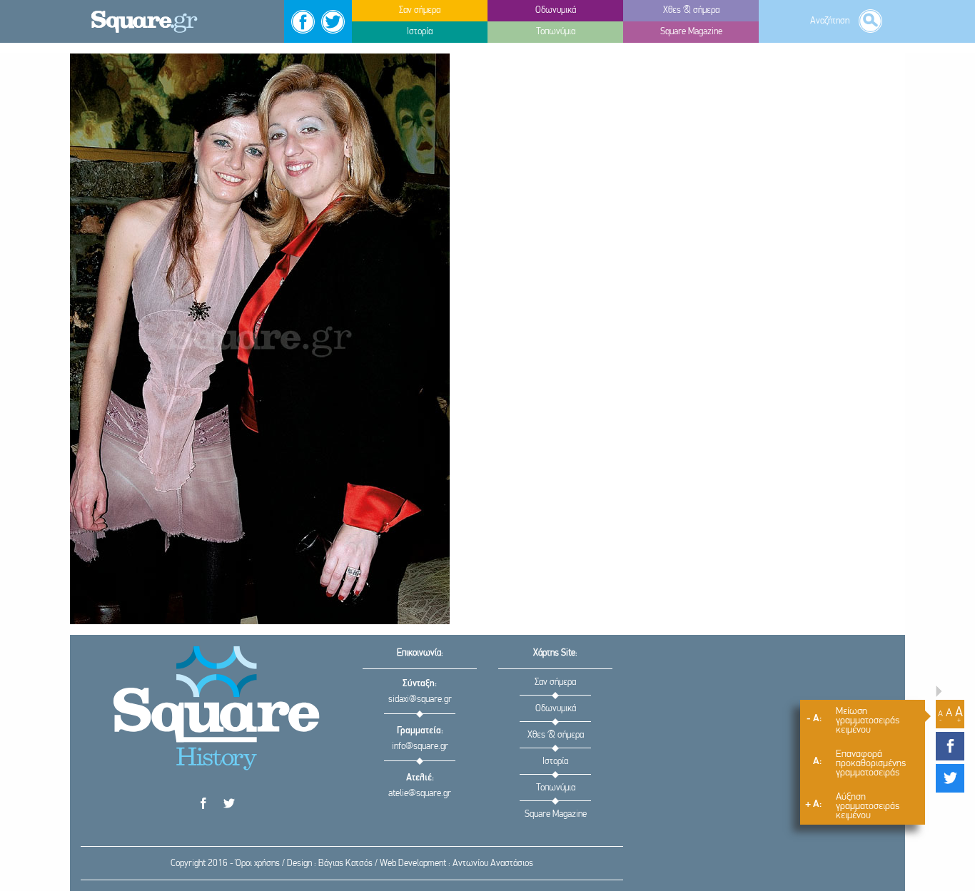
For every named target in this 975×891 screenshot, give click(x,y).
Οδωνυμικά (555, 708)
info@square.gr (420, 746)
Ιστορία (555, 761)
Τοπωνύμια (555, 788)
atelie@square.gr (419, 793)
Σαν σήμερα (555, 682)
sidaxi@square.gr (420, 699)
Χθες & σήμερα (555, 735)
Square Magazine (556, 814)
